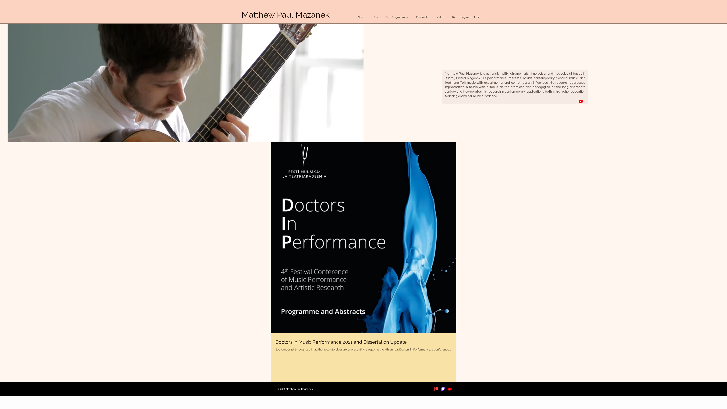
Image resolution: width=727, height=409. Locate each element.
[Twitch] (443, 389)
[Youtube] (580, 101)
